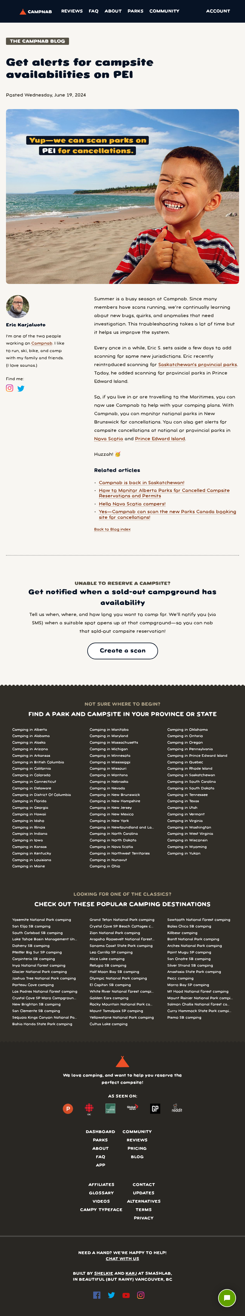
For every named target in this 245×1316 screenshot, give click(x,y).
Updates (143, 1193)
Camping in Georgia (30, 807)
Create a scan (123, 651)
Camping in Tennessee (187, 795)
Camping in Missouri (108, 768)
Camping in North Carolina (114, 833)
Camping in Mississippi (110, 762)
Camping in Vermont (186, 814)
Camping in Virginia (185, 821)
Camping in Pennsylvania (190, 749)
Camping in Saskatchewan (191, 775)
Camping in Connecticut (34, 781)
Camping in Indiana (29, 833)
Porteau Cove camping (33, 985)
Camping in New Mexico (112, 814)
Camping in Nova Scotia (111, 847)
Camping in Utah (182, 807)
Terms (144, 1210)
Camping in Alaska (28, 742)
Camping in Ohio (105, 866)
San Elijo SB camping (31, 926)
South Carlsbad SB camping (37, 933)
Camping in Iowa (27, 840)
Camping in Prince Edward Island (197, 755)
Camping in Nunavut (108, 860)
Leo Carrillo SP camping (111, 952)
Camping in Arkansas (31, 755)
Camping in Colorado (31, 775)
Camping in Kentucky (31, 853)
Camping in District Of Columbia (41, 795)
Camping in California (31, 768)
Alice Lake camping (107, 959)
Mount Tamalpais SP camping (116, 1011)
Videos (101, 1202)
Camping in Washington (189, 827)
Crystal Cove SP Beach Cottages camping (122, 926)
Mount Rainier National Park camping (200, 998)
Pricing (137, 1149)
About (113, 11)
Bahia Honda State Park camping (42, 1024)
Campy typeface (101, 1210)
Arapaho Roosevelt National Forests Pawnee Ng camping (122, 939)
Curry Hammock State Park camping (200, 1011)
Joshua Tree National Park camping (44, 978)
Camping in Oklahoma (187, 729)
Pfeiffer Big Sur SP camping (37, 952)
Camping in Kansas (29, 847)
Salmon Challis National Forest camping (200, 1004)
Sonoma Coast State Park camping (121, 945)
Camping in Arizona (30, 749)
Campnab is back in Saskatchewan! (141, 483)
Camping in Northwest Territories (120, 853)
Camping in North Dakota (113, 840)
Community (164, 11)
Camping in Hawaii (29, 814)
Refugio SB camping (108, 965)
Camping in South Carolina (191, 781)
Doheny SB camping (31, 945)
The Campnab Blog (37, 41)
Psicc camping (180, 978)
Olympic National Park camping (118, 978)
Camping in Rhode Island (189, 768)
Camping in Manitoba (109, 729)
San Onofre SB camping (189, 959)
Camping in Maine (28, 866)
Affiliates (101, 1185)
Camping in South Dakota (190, 788)
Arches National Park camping (194, 945)
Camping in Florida (29, 801)
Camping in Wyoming (187, 847)
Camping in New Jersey (111, 807)
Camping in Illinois (28, 827)
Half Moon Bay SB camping (114, 971)
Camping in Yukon (183, 853)
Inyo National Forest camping (38, 965)
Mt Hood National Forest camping (198, 991)
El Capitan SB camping (110, 985)
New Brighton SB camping (36, 1004)
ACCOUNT (218, 11)
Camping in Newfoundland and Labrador (122, 827)
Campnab (41, 344)
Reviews (72, 11)
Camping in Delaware (31, 788)
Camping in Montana (109, 775)
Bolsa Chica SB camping (189, 926)
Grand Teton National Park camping (122, 919)
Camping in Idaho (28, 821)
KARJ (131, 1274)
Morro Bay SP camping (188, 985)
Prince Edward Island (160, 439)
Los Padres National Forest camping (44, 991)
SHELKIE (103, 1274)
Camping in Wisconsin (187, 840)
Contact (144, 1185)
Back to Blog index (112, 529)
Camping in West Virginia (190, 833)
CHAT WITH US (122, 1259)
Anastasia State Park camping (194, 971)
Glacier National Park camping (39, 971)
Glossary (101, 1193)
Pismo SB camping (184, 1017)
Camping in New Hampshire (115, 801)
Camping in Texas (183, 801)
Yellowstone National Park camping (122, 1017)
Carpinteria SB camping (33, 959)
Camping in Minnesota (110, 755)
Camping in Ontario (185, 736)
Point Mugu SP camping (189, 952)
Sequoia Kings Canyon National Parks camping (45, 1017)
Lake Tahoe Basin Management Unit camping (45, 939)
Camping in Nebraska (109, 781)
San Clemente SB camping (36, 1011)
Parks (135, 11)
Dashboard (100, 1132)
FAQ (94, 11)
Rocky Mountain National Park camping (122, 1004)
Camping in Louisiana (31, 860)
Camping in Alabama (31, 736)
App (100, 1165)
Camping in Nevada (107, 788)
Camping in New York (109, 821)
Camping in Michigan (109, 749)
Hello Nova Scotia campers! (132, 504)
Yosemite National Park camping (41, 919)
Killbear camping (182, 933)
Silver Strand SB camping (190, 965)
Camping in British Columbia (38, 762)
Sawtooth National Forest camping (198, 919)
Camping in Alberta (29, 729)
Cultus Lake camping (109, 1024)
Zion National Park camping (115, 933)
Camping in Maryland (109, 736)
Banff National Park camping (193, 939)
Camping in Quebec (185, 762)
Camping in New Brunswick (115, 795)
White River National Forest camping (122, 991)
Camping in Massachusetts (114, 742)
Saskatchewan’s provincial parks (197, 365)
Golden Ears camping (109, 998)
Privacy (144, 1218)
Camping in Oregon (185, 742)
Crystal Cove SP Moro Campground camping (45, 998)
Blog (137, 1157)
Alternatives (144, 1202)
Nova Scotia (108, 439)
